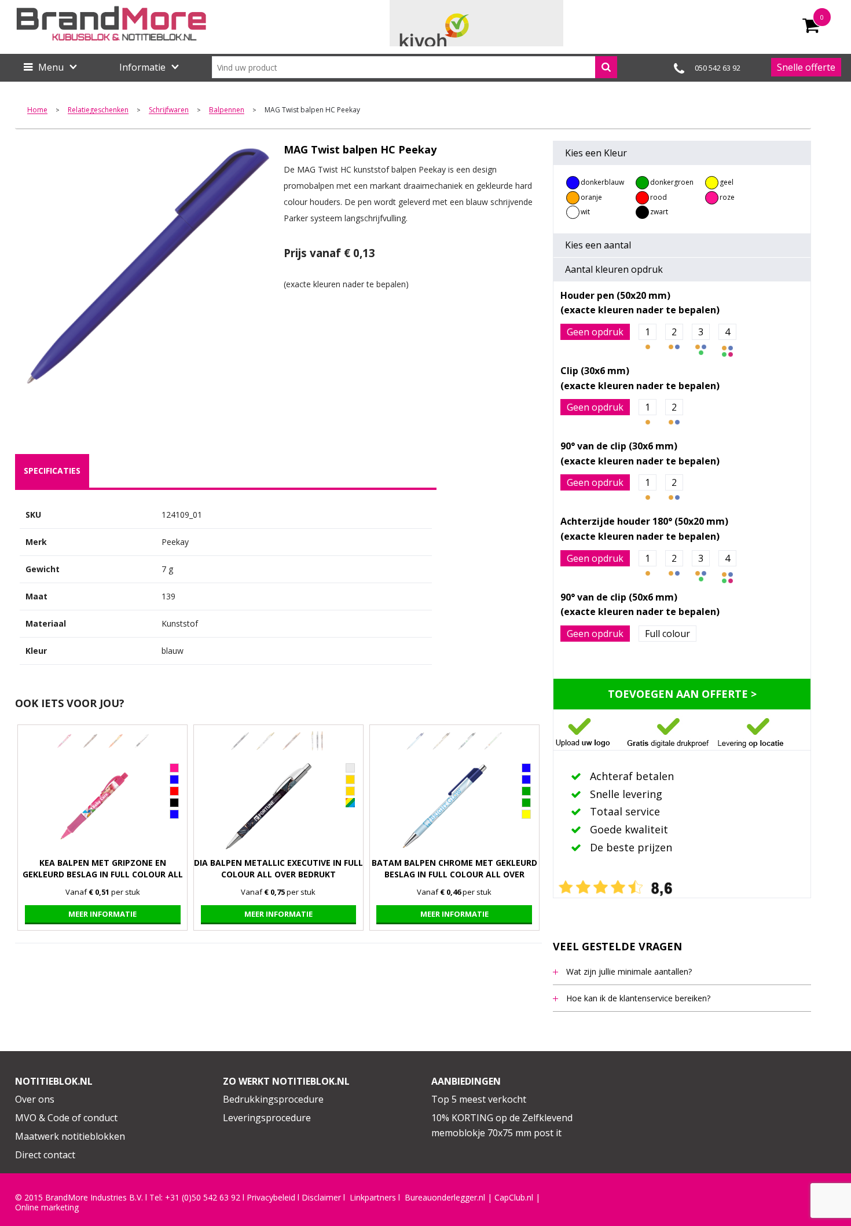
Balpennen (226, 110)
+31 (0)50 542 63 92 (202, 1197)
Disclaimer (321, 1197)
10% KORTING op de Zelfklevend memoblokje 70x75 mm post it (502, 1125)
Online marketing (47, 1207)
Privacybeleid (271, 1197)
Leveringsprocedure (267, 1117)
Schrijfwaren (169, 110)
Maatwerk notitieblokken (70, 1136)
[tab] (52, 471)
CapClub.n (512, 1197)
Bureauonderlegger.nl (445, 1197)
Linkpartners (373, 1197)
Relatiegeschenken (98, 110)
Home (37, 110)
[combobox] (414, 67)
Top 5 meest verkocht (478, 1099)
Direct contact (45, 1154)
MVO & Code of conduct (66, 1117)
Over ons (34, 1099)
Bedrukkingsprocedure (273, 1099)
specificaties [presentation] (52, 470)
